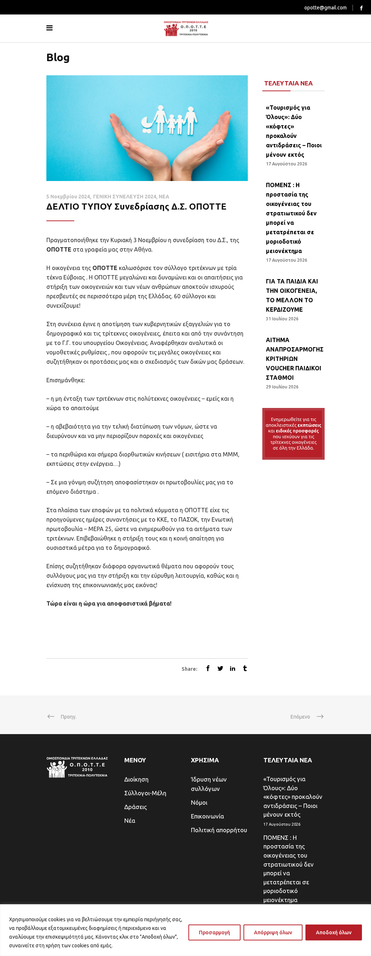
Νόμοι (199, 802)
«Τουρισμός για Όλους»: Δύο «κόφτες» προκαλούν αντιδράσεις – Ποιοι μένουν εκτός (292, 796)
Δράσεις (135, 806)
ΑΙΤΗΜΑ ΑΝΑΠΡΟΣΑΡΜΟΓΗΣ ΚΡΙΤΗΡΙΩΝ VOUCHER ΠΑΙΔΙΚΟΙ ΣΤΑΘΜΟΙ (295, 359)
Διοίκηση (136, 779)
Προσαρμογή (214, 932)
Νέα (129, 820)
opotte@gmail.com (325, 7)
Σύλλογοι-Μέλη (145, 792)
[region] (185, 930)
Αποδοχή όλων (333, 932)
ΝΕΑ (164, 196)
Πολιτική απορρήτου (219, 829)
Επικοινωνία (207, 816)
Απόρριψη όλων (273, 932)
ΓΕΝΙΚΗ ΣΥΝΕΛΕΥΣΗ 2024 (124, 196)
